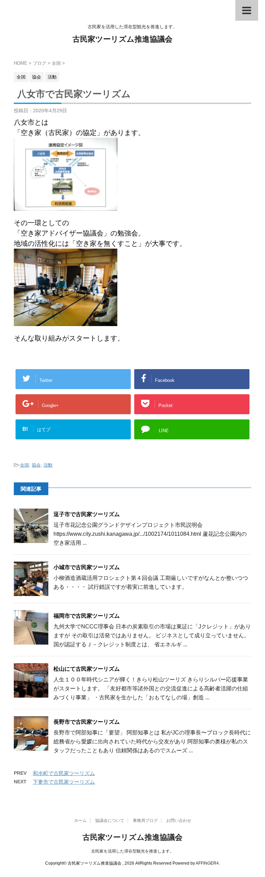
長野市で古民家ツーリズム (86, 722)
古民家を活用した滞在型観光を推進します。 (132, 851)
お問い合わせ (178, 820)
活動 (47, 465)
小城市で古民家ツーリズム (86, 567)
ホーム (80, 820)
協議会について (109, 820)
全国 (24, 465)
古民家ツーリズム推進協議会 (122, 39)
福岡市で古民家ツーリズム (86, 616)
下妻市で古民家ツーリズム (64, 782)
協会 (36, 465)
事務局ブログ (145, 820)
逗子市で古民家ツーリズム (86, 514)
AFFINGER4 (207, 863)
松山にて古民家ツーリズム (86, 669)
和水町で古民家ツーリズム (64, 773)
